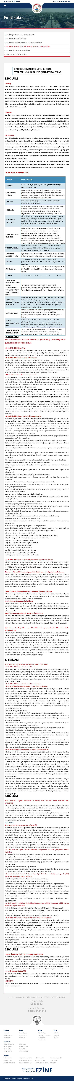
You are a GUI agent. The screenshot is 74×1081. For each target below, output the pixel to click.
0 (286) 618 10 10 (65, 1)
